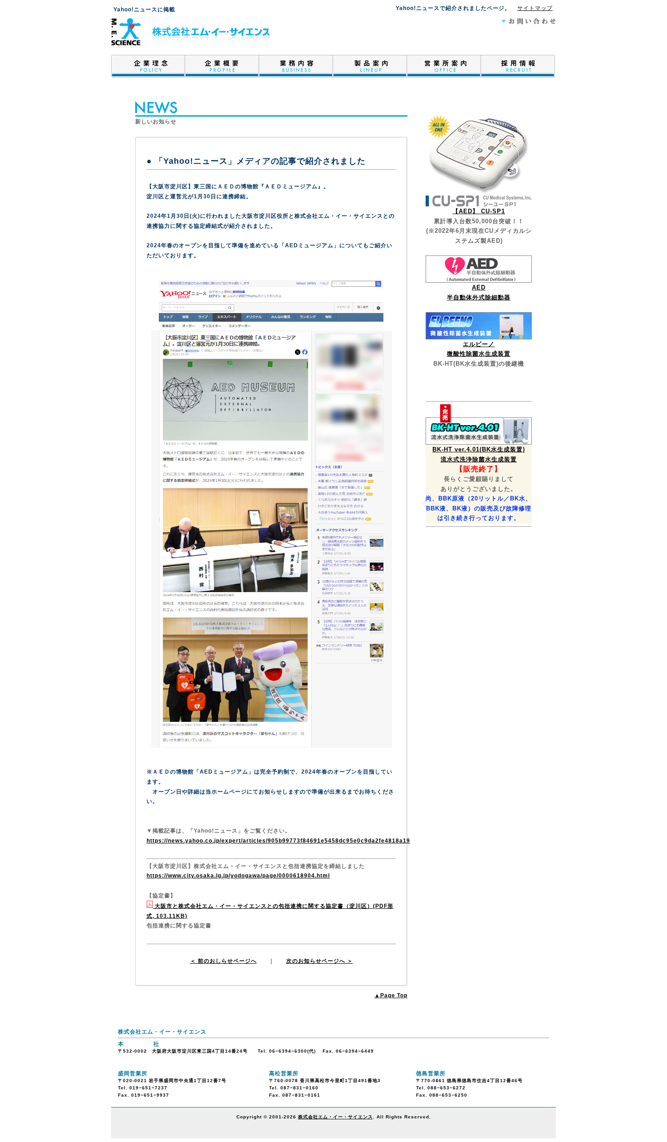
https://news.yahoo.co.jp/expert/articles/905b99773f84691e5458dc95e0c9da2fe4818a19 (278, 841)
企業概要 (222, 68)
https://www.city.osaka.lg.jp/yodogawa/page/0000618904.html (238, 875)
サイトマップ (535, 8)
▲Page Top (390, 995)
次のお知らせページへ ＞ (319, 961)
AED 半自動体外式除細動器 (478, 292)
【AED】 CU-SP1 (478, 211)
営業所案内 (444, 68)
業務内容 (296, 68)
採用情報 (518, 68)
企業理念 (148, 68)
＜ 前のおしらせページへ (223, 961)
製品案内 (370, 68)
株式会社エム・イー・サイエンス (335, 1116)
